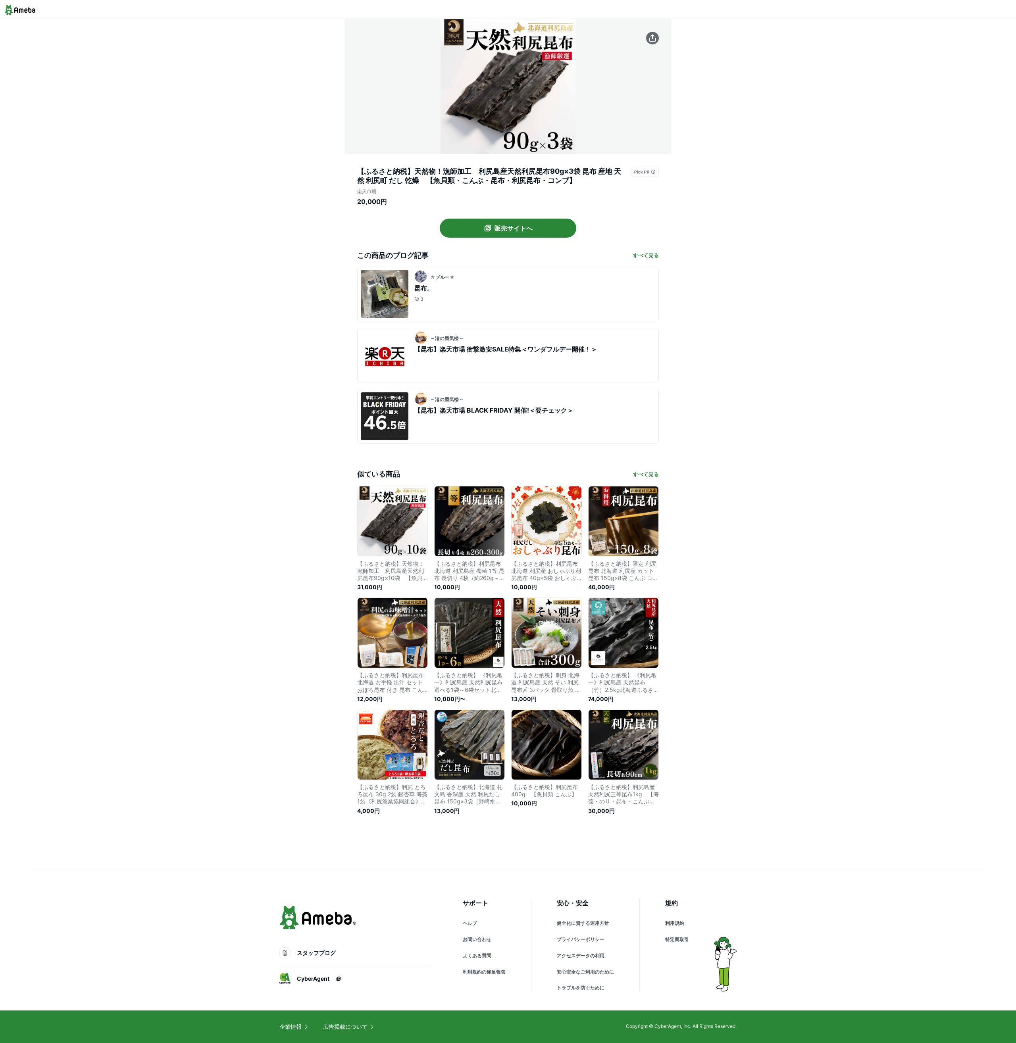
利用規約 (674, 923)
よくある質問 (477, 955)
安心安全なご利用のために (585, 972)
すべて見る (646, 255)
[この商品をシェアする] (652, 38)
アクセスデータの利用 (580, 955)
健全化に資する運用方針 (583, 923)
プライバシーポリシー (580, 939)
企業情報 (290, 1026)
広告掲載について (345, 1026)
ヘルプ (470, 923)
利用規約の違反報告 (484, 972)
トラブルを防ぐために (580, 988)
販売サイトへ (514, 228)
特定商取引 (677, 939)
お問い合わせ (477, 939)
